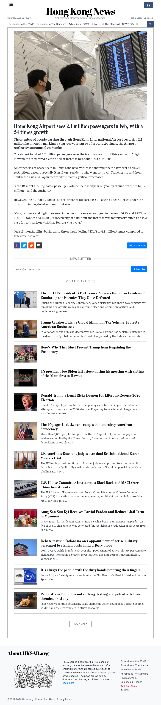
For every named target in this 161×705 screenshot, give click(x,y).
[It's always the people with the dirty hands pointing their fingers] (25, 576)
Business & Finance (131, 682)
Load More (80, 624)
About (52, 699)
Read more (68, 682)
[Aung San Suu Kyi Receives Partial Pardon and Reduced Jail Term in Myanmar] (25, 518)
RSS (126, 690)
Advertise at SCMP (79, 24)
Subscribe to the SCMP (21, 24)
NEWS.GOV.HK (130, 24)
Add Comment (137, 245)
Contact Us (41, 699)
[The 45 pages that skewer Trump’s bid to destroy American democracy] (25, 430)
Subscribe (139, 269)
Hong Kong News (80, 11)
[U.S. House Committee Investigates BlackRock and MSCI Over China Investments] (25, 488)
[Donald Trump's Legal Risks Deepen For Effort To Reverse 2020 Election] (25, 401)
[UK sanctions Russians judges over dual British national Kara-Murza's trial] (25, 459)
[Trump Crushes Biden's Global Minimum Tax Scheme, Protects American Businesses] (25, 328)
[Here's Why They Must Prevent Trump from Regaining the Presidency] (25, 353)
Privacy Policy (64, 699)
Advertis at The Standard (106, 24)
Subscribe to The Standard (51, 24)
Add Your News (129, 686)
